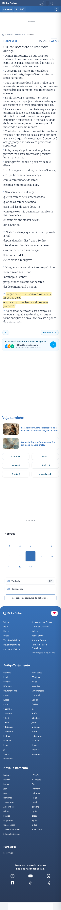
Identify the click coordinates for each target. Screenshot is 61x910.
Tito (33, 784)
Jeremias (36, 686)
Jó (4, 749)
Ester (5, 745)
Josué (6, 695)
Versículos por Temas (42, 622)
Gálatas (6, 811)
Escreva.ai (8, 852)
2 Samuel (7, 713)
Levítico (6, 681)
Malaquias (37, 754)
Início (6, 622)
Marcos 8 (15, 465)
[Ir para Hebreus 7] (5, 332)
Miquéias (36, 727)
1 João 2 (16, 474)
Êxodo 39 (15, 456)
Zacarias (36, 749)
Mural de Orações (40, 626)
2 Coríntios (8, 806)
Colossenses (9, 825)
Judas (34, 825)
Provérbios (8, 758)
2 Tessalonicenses (11, 834)
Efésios (6, 815)
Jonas (34, 722)
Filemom (36, 788)
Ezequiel (36, 695)
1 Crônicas (8, 727)
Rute (5, 704)
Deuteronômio (10, 690)
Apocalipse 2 (45, 474)
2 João (34, 815)
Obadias (36, 718)
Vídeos (35, 631)
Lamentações (38, 690)
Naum (34, 731)
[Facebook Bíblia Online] (12, 883)
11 (9, 566)
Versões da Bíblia (11, 640)
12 (20, 566)
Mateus (6, 775)
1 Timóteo (36, 775)
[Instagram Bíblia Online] (12, 876)
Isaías (34, 681)
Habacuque (37, 736)
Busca (6, 635)
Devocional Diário (11, 644)
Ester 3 (45, 456)
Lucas (6, 784)
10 (51, 556)
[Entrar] (41, 3)
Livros (9, 34)
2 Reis (6, 722)
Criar (45, 40)
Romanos (7, 797)
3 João (34, 820)
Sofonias (36, 740)
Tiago (34, 797)
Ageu (34, 745)
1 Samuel (7, 708)
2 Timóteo (36, 779)
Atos (5, 793)
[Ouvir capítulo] (56, 9)
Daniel (35, 699)
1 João (34, 811)
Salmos (6, 754)
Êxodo (6, 677)
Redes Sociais (38, 635)
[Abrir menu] (56, 3)
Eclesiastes (37, 672)
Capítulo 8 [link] (30, 34)
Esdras (6, 736)
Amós (34, 713)
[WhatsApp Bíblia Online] (48, 876)
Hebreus (19, 34)
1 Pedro (35, 802)
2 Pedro (35, 806)
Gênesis (7, 672)
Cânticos (36, 677)
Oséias (35, 704)
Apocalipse (37, 829)
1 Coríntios (8, 802)
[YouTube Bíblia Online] (30, 876)
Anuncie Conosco (40, 640)
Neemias (7, 740)
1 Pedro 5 (45, 465)
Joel (33, 708)
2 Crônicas (8, 731)
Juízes (6, 699)
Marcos (6, 779)
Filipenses (8, 820)
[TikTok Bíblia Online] (30, 883)
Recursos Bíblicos (11, 649)
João (5, 788)
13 (30, 566)
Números (7, 686)
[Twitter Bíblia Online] (48, 883)
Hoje (5, 626)
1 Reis (6, 718)
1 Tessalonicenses (11, 829)
